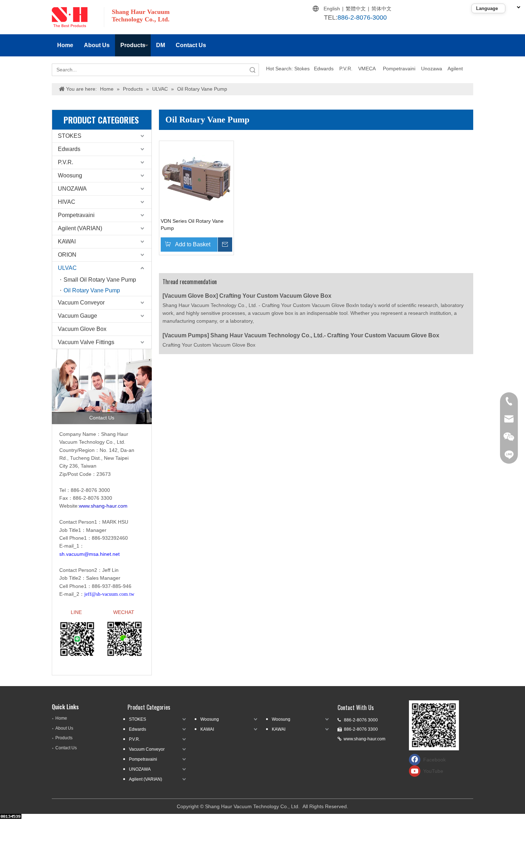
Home (65, 45)
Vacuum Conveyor (81, 302)
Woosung (70, 175)
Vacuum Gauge (77, 316)
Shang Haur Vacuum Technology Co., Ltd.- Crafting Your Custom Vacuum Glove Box (324, 335)
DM (160, 45)
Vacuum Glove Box (82, 329)
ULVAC (67, 268)
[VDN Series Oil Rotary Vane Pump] (196, 178)
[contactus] (102, 386)
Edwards (324, 68)
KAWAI (67, 241)
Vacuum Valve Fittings (86, 342)
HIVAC (66, 202)
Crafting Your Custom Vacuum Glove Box (275, 296)
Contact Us (191, 45)
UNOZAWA (72, 189)
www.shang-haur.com (364, 738)
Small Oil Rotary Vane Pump (100, 280)
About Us (97, 45)
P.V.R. (345, 68)
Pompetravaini (399, 68)
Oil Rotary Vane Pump (92, 290)
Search (252, 70)
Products (132, 45)
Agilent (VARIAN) (80, 228)
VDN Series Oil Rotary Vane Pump (192, 224)
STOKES (69, 136)
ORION (67, 255)
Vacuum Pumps (185, 335)
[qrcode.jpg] (434, 725)
